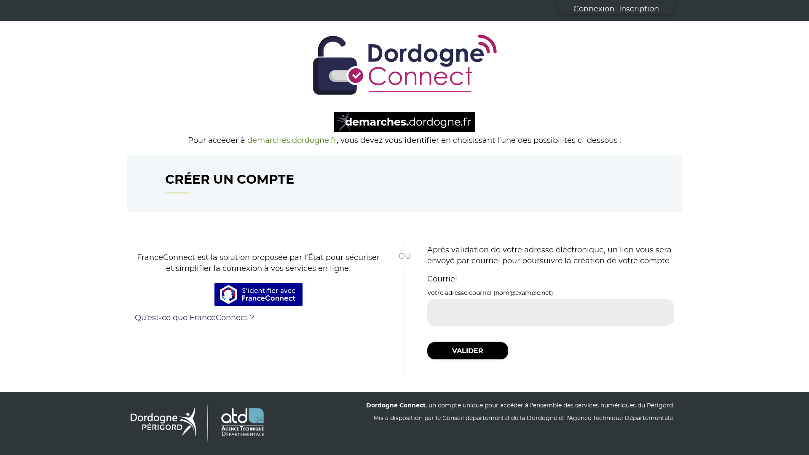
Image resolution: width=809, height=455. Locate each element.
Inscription (639, 9)
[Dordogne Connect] (404, 66)
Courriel (442, 279)
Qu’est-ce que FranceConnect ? (194, 318)
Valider (467, 351)
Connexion (593, 9)
